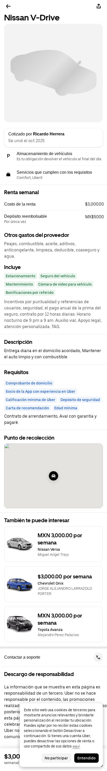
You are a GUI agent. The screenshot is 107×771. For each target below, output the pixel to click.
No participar (56, 758)
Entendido (86, 758)
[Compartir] (98, 6)
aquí (76, 746)
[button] (55, 204)
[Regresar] (8, 6)
